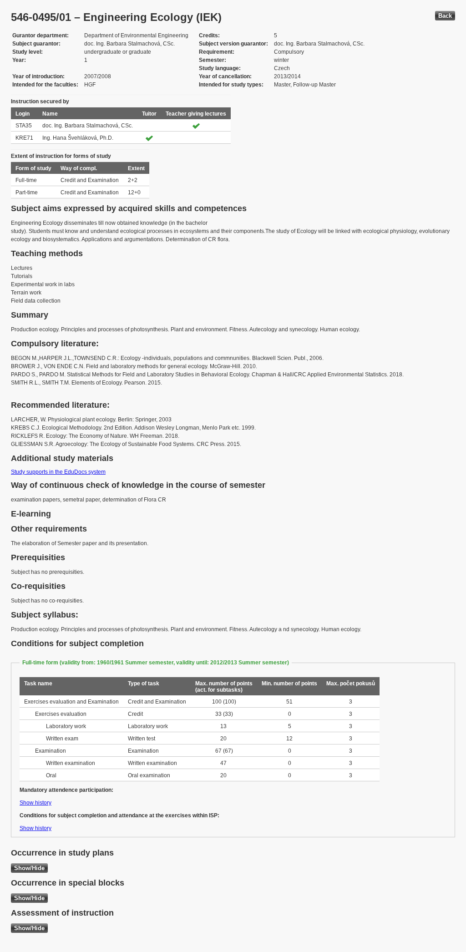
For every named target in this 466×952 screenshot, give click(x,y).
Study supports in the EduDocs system (58, 472)
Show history (35, 803)
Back (445, 15)
